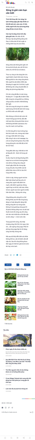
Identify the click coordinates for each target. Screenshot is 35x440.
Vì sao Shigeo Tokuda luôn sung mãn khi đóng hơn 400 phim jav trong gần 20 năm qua (18, 380)
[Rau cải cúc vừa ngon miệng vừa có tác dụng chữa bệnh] (10, 284)
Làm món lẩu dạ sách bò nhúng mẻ (17, 389)
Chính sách (9, 403)
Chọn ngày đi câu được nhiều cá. (16, 349)
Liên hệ (3, 403)
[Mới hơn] (8, 265)
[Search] (29, 2)
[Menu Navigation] (2, 2)
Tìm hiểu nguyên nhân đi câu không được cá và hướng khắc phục (17, 371)
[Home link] (18, 265)
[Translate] (32, 2)
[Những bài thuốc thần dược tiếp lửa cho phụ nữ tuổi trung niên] (10, 317)
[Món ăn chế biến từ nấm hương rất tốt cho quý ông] (10, 300)
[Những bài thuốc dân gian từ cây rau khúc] (10, 276)
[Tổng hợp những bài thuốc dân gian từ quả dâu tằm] (10, 309)
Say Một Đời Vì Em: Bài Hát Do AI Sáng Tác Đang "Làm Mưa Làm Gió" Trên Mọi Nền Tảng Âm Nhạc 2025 (18, 361)
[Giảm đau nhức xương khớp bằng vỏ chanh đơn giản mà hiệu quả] (10, 292)
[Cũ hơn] (27, 265)
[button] (26, 2)
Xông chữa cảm (11, 65)
